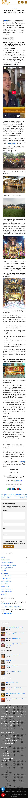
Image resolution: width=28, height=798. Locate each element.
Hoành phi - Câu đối (6, 575)
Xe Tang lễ (3, 594)
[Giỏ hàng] (19, 2)
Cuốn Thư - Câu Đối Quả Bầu (8, 565)
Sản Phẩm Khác (5, 586)
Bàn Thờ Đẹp (5, 751)
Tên (4, 522)
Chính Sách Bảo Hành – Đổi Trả (10, 740)
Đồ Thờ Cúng (4, 573)
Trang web (5, 534)
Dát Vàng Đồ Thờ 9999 (7, 568)
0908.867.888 (9, 607)
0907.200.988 (18, 607)
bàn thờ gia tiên (12, 143)
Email (4, 528)
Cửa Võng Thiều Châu (7, 758)
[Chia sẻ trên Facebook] (10, 489)
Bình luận (5, 510)
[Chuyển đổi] (26, 557)
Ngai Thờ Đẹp (5, 760)
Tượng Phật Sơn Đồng (6, 589)
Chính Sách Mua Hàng (7, 743)
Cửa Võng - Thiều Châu (7, 562)
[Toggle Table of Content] (10, 38)
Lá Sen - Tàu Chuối (6, 578)
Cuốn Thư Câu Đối (6, 756)
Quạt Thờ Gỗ (4, 583)
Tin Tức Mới (14, 8)
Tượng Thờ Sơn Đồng (6, 591)
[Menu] (26, 2)
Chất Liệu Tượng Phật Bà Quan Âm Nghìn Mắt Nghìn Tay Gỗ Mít (7, 496)
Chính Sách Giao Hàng (7, 738)
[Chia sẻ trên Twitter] (13, 489)
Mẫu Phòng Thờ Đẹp (6, 581)
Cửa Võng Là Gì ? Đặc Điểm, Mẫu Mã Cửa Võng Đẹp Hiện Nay (20, 496)
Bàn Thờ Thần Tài (5, 560)
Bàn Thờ (3, 557)
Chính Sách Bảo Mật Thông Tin (10, 736)
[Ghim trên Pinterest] (18, 489)
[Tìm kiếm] (22, 2)
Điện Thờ (3, 570)
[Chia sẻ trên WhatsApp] (8, 489)
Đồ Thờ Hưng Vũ (5, 603)
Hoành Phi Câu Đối (6, 753)
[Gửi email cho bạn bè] (15, 489)
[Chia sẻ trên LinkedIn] (20, 489)
